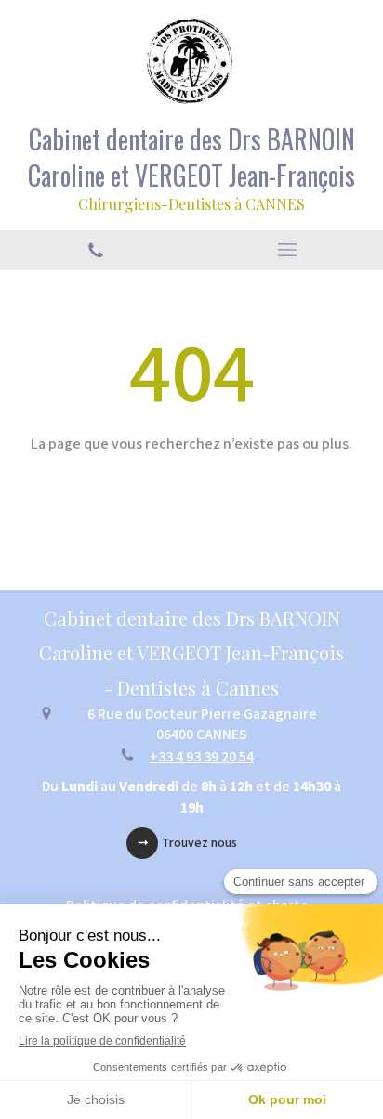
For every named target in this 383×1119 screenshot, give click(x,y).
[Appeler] (96, 250)
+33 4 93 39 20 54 (202, 757)
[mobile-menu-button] (287, 249)
